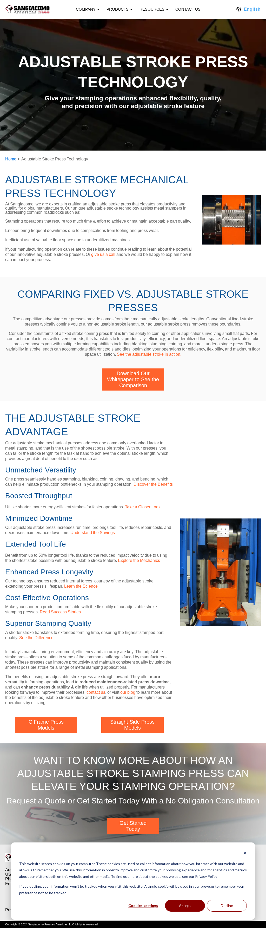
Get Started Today (133, 826)
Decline (227, 905)
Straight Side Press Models (132, 725)
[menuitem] (90, 9)
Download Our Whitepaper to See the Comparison (133, 379)
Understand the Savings (92, 532)
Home (10, 159)
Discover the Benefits (153, 484)
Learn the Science (81, 586)
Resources (151, 9)
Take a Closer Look (143, 507)
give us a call (103, 254)
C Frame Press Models (46, 725)
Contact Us (188, 9)
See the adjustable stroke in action (148, 354)
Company (86, 9)
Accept (185, 905)
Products (118, 9)
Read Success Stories (60, 612)
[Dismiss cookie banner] (245, 854)
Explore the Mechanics (139, 560)
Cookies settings (143, 905)
